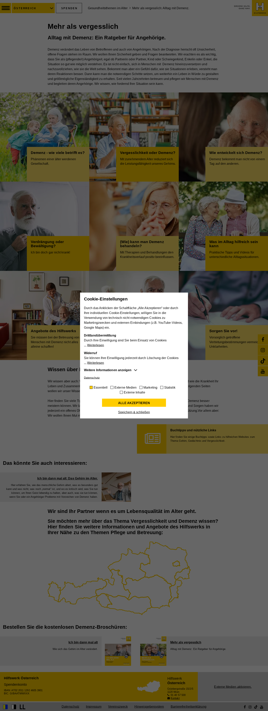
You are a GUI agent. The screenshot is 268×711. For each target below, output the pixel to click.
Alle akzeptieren (134, 403)
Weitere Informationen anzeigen (107, 370)
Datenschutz (92, 377)
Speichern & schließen (134, 412)
